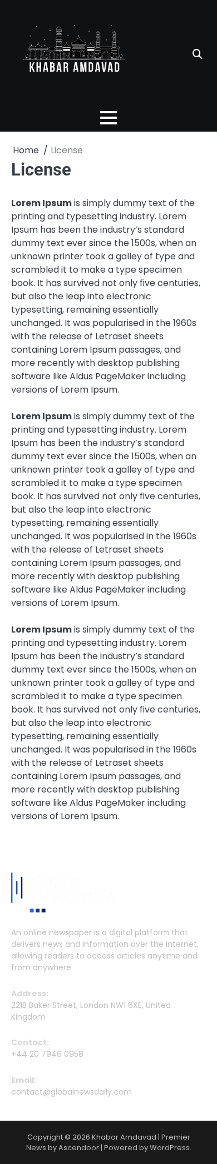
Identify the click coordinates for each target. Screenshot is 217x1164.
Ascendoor (78, 1147)
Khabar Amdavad (124, 1137)
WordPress (170, 1147)
